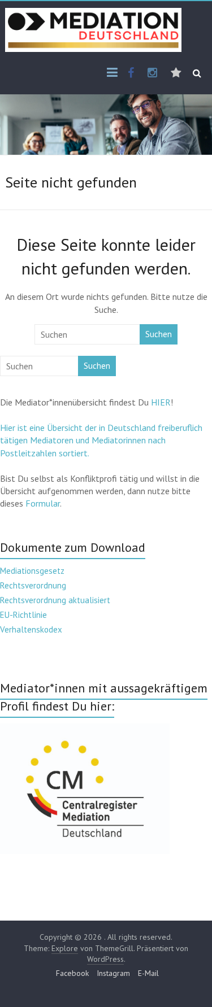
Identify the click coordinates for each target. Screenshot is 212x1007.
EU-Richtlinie (23, 614)
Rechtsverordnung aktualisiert (55, 600)
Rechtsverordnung (33, 585)
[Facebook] (131, 73)
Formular (42, 503)
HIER (161, 402)
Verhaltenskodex (31, 629)
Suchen (158, 334)
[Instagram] (152, 73)
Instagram (113, 973)
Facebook (72, 973)
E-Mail (148, 973)
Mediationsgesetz (32, 570)
